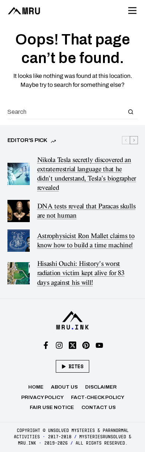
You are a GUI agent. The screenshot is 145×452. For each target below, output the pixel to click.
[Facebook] (46, 345)
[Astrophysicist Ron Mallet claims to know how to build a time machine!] (18, 241)
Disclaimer (101, 387)
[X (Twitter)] (73, 345)
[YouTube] (99, 345)
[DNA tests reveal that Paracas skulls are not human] (18, 211)
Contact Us (98, 407)
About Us (64, 387)
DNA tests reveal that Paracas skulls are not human (86, 211)
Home (36, 387)
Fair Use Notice (52, 407)
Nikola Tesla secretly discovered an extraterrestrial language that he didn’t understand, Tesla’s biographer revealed (86, 173)
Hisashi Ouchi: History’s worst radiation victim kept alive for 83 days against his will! (81, 273)
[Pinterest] (86, 345)
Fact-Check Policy (97, 397)
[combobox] (65, 111)
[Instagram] (59, 345)
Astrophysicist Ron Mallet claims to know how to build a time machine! (86, 240)
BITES (75, 366)
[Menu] (132, 10)
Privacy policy (42, 397)
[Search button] (131, 112)
